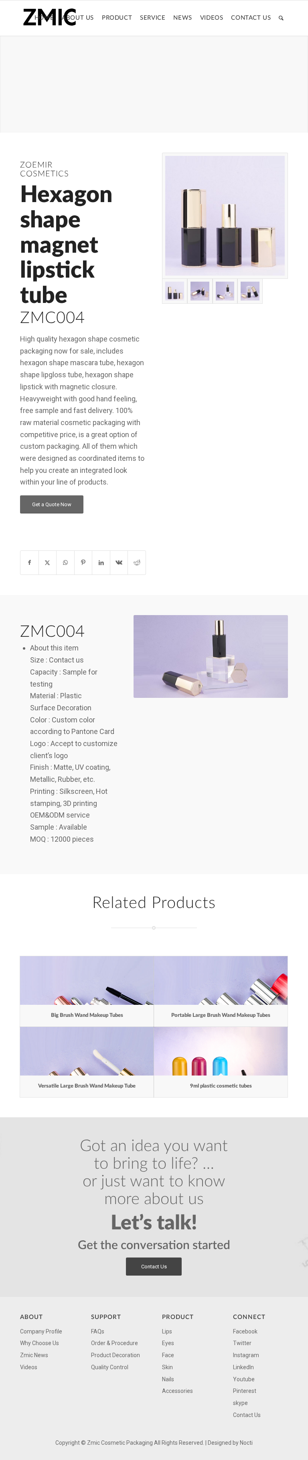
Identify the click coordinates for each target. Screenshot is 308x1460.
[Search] (281, 18)
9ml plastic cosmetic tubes (221, 1086)
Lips (167, 1331)
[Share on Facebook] (29, 563)
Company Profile (41, 1331)
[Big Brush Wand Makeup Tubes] (87, 980)
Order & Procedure (114, 1343)
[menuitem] (44, 18)
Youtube (244, 1379)
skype (240, 1403)
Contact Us (247, 1415)
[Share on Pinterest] (83, 563)
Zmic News (34, 1355)
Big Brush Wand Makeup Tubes (87, 1015)
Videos (28, 1367)
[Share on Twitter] (48, 563)
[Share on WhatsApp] (65, 563)
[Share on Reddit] (137, 563)
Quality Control (109, 1367)
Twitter (242, 1343)
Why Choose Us (39, 1343)
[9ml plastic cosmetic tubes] (221, 1051)
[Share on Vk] (119, 563)
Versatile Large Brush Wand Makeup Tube (87, 1086)
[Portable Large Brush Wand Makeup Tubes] (221, 980)
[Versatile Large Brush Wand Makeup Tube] (87, 1051)
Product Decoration (115, 1355)
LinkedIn (243, 1367)
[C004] (225, 216)
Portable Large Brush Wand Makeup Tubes (220, 1015)
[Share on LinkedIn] (101, 563)
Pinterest (244, 1391)
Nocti (246, 1443)
